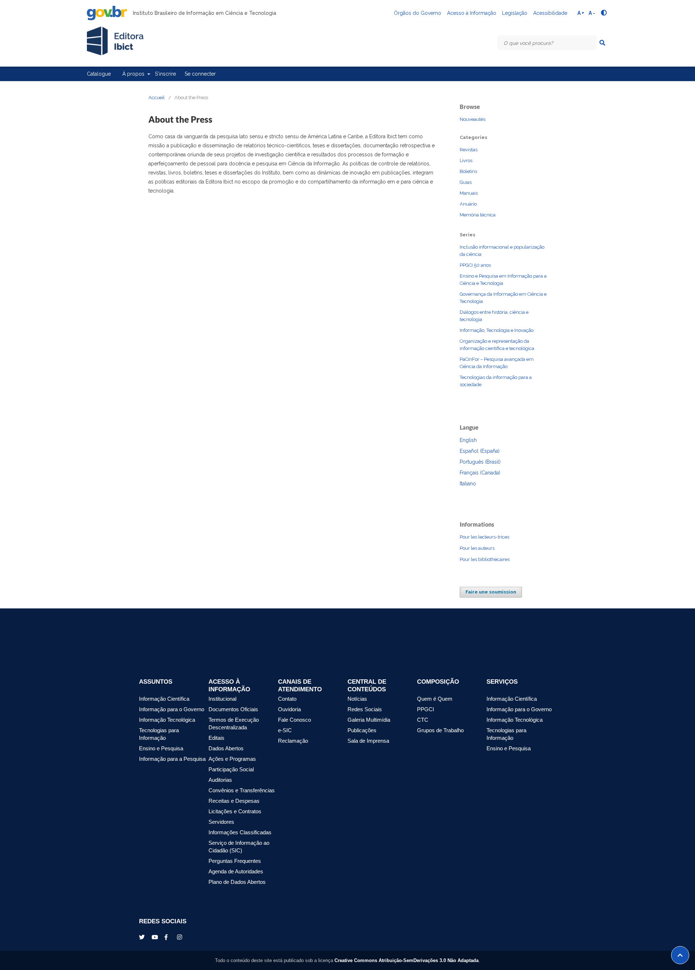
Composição (438, 681)
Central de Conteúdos (367, 685)
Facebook (168, 937)
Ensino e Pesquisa (161, 748)
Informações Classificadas (239, 832)
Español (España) (480, 451)
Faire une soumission (491, 592)
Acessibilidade (550, 13)
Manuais (469, 193)
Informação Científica (164, 699)
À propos (134, 74)
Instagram (180, 937)
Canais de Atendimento (300, 685)
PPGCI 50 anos (475, 265)
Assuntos (155, 681)
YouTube (155, 937)
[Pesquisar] (602, 42)
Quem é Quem (434, 699)
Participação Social (231, 769)
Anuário (468, 204)
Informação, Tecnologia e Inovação (497, 330)
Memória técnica (478, 215)
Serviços (502, 681)
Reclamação (293, 741)
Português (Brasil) (480, 462)
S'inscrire (165, 74)
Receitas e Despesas (234, 801)
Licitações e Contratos (234, 811)
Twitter (142, 937)
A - (592, 13)
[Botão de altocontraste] (603, 13)
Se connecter (200, 74)
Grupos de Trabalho (440, 730)
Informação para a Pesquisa (172, 759)
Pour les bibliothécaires (485, 559)
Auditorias (220, 780)
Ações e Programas (232, 759)
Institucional (222, 699)
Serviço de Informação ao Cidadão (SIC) (238, 846)
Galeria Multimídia (369, 720)
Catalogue (99, 74)
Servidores (221, 822)
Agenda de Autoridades (235, 871)
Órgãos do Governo (417, 13)
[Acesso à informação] (513, 927)
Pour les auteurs (477, 548)
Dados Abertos (226, 748)
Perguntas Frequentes (234, 861)
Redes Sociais (365, 709)
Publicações (362, 730)
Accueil (156, 97)
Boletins (468, 171)
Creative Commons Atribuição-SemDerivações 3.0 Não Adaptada (406, 960)
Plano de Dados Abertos (237, 882)
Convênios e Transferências (241, 790)
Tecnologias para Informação (159, 734)
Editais (216, 738)
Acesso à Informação (471, 13)
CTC (422, 720)
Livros (466, 160)
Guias (466, 182)
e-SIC (285, 730)
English (468, 440)
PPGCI (425, 709)
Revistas (468, 149)
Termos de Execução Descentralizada (233, 723)
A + (580, 13)
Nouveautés (472, 119)
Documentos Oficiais (233, 709)
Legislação (514, 13)
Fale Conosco (294, 720)
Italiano (468, 483)
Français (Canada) (480, 473)
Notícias (357, 699)
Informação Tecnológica (167, 720)
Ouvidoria (289, 709)
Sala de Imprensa (368, 741)
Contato (287, 699)
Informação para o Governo (171, 709)
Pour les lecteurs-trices (484, 537)
